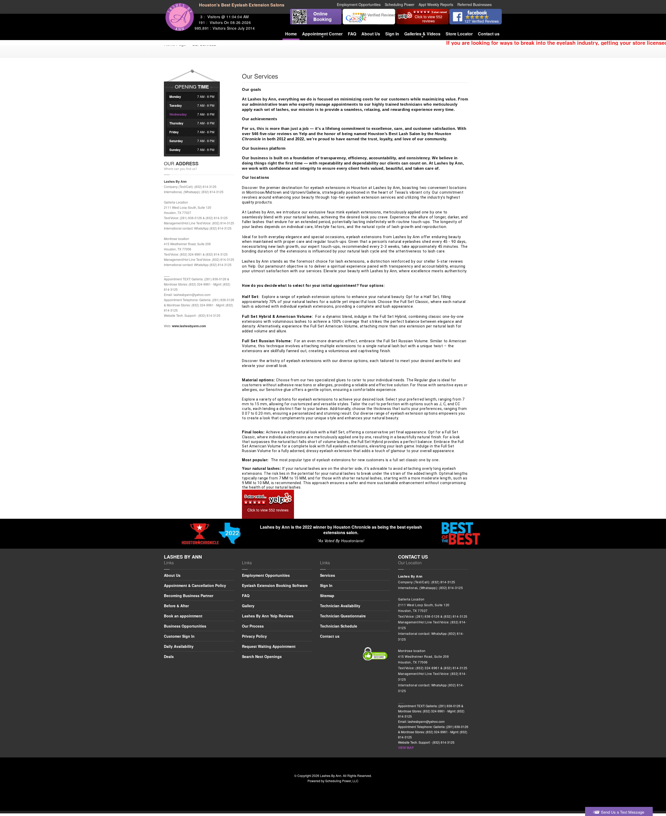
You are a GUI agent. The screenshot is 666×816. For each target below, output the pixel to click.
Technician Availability (340, 605)
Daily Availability (179, 646)
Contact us (488, 34)
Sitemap (327, 595)
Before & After (176, 605)
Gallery (248, 605)
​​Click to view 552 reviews (428, 18)
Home (291, 34)
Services (327, 575)
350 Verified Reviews (378, 14)
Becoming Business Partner (188, 595)
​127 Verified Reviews (481, 21)
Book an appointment (183, 615)
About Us (370, 34)
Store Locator (459, 34)
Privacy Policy (254, 636)
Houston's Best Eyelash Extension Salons (242, 5)
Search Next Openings (262, 656)
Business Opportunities (185, 626)
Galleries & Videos (422, 34)
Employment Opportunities (266, 575)
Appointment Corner (322, 34)
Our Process (253, 626)
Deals (169, 656)
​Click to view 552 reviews (268, 510)
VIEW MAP (406, 747)
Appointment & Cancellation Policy (195, 585)
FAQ (352, 34)
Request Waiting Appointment (269, 646)
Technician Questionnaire (343, 615)
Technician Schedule (338, 626)
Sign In (392, 34)
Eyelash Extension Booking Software (275, 585)
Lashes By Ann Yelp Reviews (267, 615)
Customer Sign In (179, 636)
